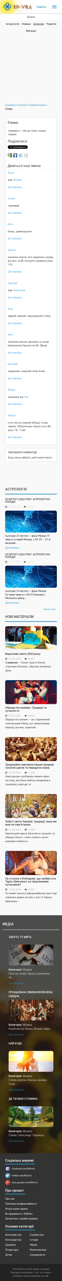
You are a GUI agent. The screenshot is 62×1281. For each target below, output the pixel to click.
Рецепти (51, 24)
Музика (27, 969)
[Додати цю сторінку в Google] (10, 155)
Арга (10, 334)
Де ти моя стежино (23, 1098)
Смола (11, 198)
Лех (26, 397)
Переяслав (19, 290)
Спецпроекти (37, 1254)
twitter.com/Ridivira (22, 1175)
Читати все (49, 609)
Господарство (13, 1239)
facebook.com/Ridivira (23, 1168)
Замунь (12, 250)
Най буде (15, 1043)
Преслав (12, 283)
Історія (34, 1239)
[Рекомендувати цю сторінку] (26, 155)
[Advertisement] (31, 65)
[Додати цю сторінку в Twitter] (20, 155)
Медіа (33, 1244)
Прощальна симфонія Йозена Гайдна (31, 994)
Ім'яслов (38, 24)
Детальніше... (15, 187)
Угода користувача (16, 1208)
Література (11, 1249)
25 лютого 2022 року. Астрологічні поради (27, 500)
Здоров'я (10, 1244)
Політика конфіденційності (21, 1203)
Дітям (8, 1254)
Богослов (13, 364)
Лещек (11, 389)
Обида (11, 415)
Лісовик (17, 179)
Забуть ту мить (20, 937)
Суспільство (37, 1234)
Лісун (11, 172)
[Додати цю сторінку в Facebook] (15, 155)
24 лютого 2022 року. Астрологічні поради (27, 555)
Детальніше (12, 547)
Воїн (10, 224)
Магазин (31, 30)
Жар (10, 308)
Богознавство (13, 1234)
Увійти (41, 7)
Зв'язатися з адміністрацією (21, 1218)
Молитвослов (38, 1249)
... (28, 669)
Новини (26, 24)
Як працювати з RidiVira (18, 1213)
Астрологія (12, 24)
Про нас (10, 1198)
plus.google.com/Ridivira (25, 1182)
